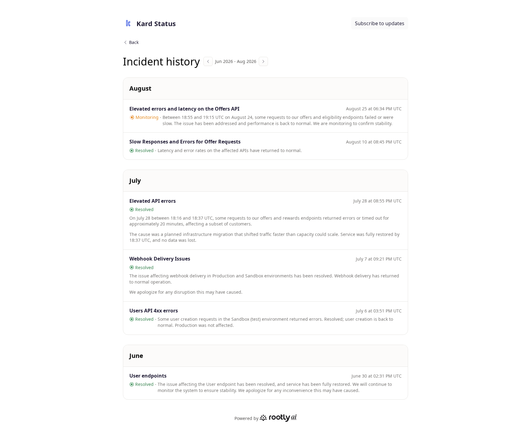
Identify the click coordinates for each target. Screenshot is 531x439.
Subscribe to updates (379, 23)
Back (134, 42)
